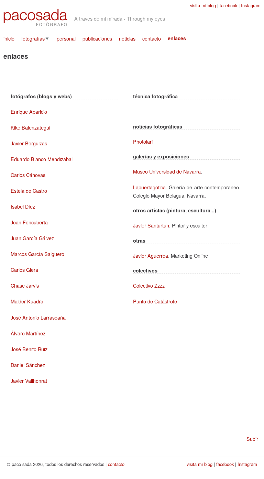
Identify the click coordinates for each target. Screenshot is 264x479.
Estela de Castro (29, 190)
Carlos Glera (24, 269)
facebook (228, 5)
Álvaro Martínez (28, 333)
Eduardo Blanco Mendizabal (42, 159)
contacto (151, 38)
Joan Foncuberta (29, 222)
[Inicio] (35, 17)
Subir (252, 438)
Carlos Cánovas (28, 174)
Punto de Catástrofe (155, 301)
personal (66, 38)
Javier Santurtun (151, 225)
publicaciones (97, 38)
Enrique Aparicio (29, 111)
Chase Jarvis (25, 285)
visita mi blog (203, 5)
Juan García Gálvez (32, 238)
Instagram (251, 5)
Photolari (143, 141)
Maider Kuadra (27, 301)
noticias (127, 38)
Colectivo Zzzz (149, 285)
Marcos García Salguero (37, 253)
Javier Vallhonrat (29, 380)
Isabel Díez (23, 206)
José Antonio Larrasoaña (38, 317)
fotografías (33, 38)
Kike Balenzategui (30, 127)
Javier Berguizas (29, 143)
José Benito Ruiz (29, 349)
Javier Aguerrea (150, 255)
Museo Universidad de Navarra (167, 171)
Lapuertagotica (149, 187)
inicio (8, 38)
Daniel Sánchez (28, 364)
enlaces (177, 38)
